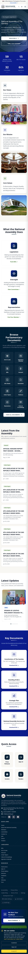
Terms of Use (14, 893)
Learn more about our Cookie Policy (13, 939)
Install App (6, 902)
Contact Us (4, 834)
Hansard (3, 852)
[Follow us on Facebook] (9, 817)
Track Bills (13, 38)
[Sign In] (21, 7)
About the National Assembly (8, 827)
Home (2, 825)
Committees (4, 832)
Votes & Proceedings (6, 857)
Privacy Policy (14, 890)
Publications (4, 867)
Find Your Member (14, 43)
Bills (2, 848)
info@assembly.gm (8, 814)
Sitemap (23, 893)
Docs (2, 882)
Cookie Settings (8, 899)
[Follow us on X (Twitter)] (13, 817)
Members (3, 829)
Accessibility (4, 890)
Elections (3, 873)
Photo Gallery (4, 871)
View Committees (13, 289)
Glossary (3, 880)
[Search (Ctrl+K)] (19, 7)
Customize (14, 943)
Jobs (2, 836)
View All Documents (13, 414)
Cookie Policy (4, 893)
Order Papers (4, 855)
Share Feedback (13, 920)
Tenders (3, 840)
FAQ (2, 878)
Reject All (14, 947)
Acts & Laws (4, 850)
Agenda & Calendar (6, 859)
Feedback (3, 875)
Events (3, 838)
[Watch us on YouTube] (18, 817)
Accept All (14, 951)
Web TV (3, 869)
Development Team (8, 895)
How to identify (13, 2)
